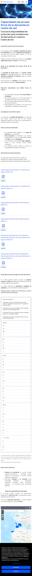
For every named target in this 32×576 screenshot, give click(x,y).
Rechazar (16, 567)
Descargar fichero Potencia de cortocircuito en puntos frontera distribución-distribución (18, 475)
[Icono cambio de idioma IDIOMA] (22, 2)
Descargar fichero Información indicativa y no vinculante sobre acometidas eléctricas (18, 484)
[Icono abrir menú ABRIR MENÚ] (30, 2)
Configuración (16, 563)
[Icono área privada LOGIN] (26, 2)
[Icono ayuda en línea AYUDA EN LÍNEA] (19, 2)
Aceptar (16, 571)
